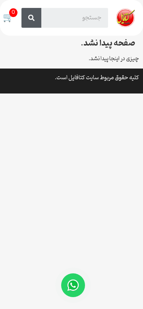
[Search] (31, 18)
